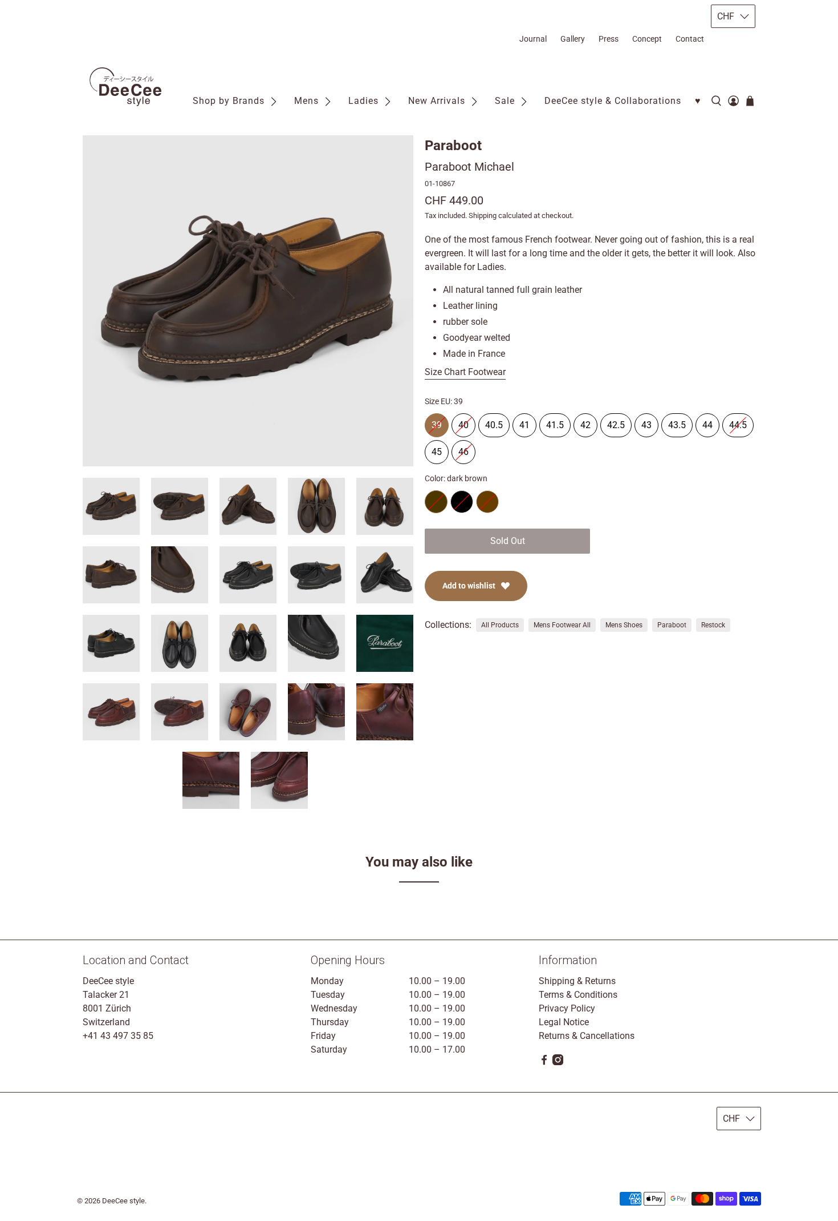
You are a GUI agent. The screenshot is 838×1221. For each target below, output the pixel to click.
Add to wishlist (468, 585)
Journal (533, 38)
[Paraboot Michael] (248, 300)
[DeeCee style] (125, 86)
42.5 (616, 421)
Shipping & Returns (577, 981)
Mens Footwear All (562, 625)
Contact (690, 38)
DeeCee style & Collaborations (612, 100)
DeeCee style (123, 1200)
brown (487, 501)
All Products (500, 625)
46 (463, 448)
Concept (647, 38)
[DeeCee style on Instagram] (557, 1062)
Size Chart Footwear (465, 371)
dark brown (436, 501)
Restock (713, 625)
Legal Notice (564, 1022)
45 (437, 448)
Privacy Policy (567, 1008)
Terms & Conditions (578, 994)
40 (463, 421)
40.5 (494, 421)
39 (437, 421)
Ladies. (491, 266)
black (461, 501)
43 (646, 421)
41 (524, 421)
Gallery (572, 38)
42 (585, 421)
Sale (505, 100)
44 (707, 421)
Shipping (483, 215)
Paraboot (453, 146)
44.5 (738, 421)
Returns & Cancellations (586, 1035)
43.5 (677, 421)
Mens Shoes (623, 625)
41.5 (555, 421)
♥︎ (698, 100)
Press (609, 38)
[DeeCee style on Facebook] (544, 1062)
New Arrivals (436, 100)
